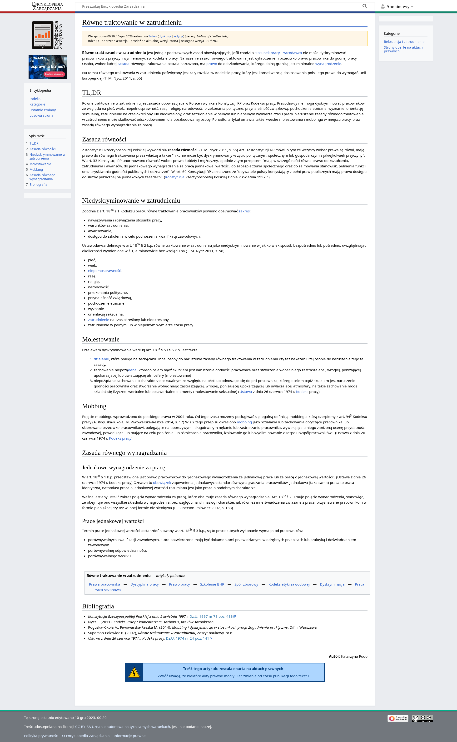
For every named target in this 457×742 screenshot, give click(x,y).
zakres (244, 211)
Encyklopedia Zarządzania (47, 6)
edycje (178, 36)
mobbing (244, 422)
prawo (211, 63)
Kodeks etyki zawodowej (289, 584)
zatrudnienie (98, 319)
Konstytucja (174, 177)
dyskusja (165, 36)
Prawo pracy (179, 584)
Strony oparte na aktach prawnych (403, 49)
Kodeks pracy (120, 438)
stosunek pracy (267, 52)
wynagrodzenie (328, 63)
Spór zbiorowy (246, 584)
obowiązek (162, 482)
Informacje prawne (130, 735)
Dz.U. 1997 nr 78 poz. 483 (211, 616)
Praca (359, 584)
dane (132, 369)
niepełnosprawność (104, 270)
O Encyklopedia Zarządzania (86, 735)
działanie (101, 358)
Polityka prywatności (41, 735)
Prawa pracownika (104, 584)
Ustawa (245, 391)
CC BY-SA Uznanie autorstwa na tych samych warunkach (122, 726)
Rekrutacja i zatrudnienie (404, 41)
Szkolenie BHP (212, 584)
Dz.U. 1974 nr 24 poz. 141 (187, 638)
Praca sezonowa (107, 589)
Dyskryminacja (332, 584)
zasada (123, 63)
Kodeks (302, 391)
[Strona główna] (47, 35)
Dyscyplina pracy (144, 584)
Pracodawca (292, 52)
